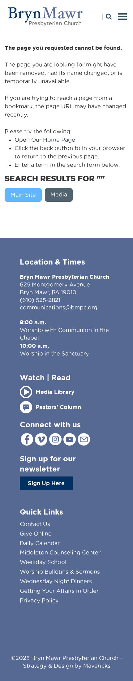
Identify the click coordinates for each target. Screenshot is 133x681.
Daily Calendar (40, 543)
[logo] (45, 8)
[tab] (25, 195)
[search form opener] (107, 17)
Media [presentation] (58, 194)
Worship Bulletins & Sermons (60, 572)
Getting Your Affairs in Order (59, 591)
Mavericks (96, 666)
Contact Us (35, 524)
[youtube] (69, 439)
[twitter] (41, 439)
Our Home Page (53, 140)
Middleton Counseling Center (60, 552)
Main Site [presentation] (23, 195)
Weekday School (43, 562)
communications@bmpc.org (58, 307)
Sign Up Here (46, 483)
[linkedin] (84, 439)
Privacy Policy (39, 600)
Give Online (36, 534)
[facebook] (27, 439)
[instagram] (55, 439)
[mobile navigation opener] (122, 16)
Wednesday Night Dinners (56, 581)
